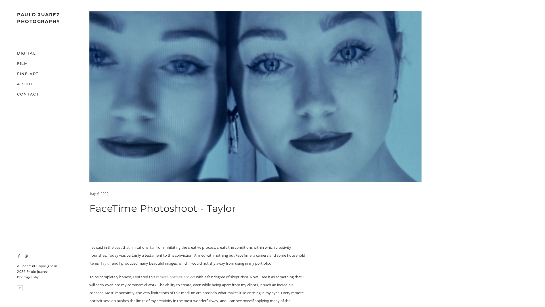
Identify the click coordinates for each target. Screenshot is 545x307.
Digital (26, 53)
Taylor (105, 263)
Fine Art (28, 73)
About (25, 84)
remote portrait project (175, 276)
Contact (28, 94)
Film (22, 63)
